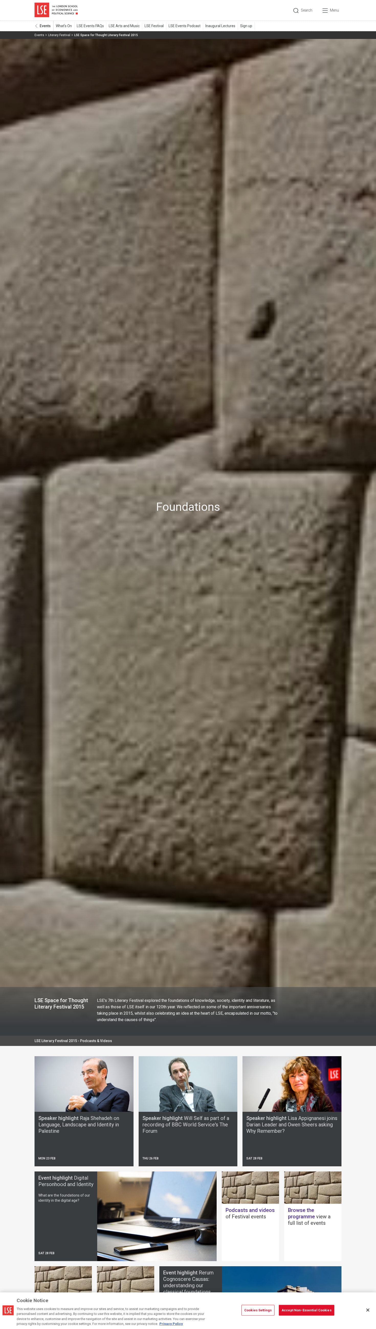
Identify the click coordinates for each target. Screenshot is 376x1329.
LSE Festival (154, 26)
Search (306, 10)
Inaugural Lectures (220, 26)
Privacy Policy (171, 1324)
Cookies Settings (258, 1310)
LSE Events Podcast (185, 26)
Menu (334, 10)
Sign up (246, 26)
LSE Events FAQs (90, 26)
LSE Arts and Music (124, 26)
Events (45, 26)
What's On (64, 26)
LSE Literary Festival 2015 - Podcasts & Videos (73, 1041)
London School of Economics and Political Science (56, 10)
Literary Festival (59, 35)
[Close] (367, 1310)
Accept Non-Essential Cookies (306, 1310)
